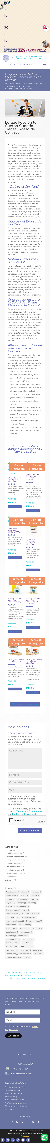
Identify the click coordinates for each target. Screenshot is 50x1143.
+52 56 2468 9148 (20, 1069)
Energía (10, 906)
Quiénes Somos (12, 1090)
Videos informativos (14, 1100)
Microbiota (27, 943)
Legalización (12, 932)
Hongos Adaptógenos (26, 917)
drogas (22, 903)
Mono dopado (26, 946)
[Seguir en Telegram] (28, 1140)
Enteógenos (23, 906)
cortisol (10, 899)
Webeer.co (25, 1136)
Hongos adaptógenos (15, 856)
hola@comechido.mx (21, 1074)
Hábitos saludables (14, 86)
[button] (44, 1137)
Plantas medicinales (15, 873)
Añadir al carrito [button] (14, 507)
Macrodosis (26, 932)
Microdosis (11, 946)
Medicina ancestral (14, 870)
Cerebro (35, 896)
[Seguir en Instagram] (8, 1140)
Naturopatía (12, 950)
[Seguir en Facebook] (3, 1140)
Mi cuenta (9, 1109)
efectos (32, 903)
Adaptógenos (12, 892)
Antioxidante (12, 896)
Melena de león (13, 939)
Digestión (11, 903)
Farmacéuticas (13, 914)
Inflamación (11, 928)
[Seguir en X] (13, 1140)
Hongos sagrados (14, 863)
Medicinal (23, 936)
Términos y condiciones (16, 1106)
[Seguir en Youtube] (23, 1140)
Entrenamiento (13, 910)
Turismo (27, 957)
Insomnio (24, 928)
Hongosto (11, 925)
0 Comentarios (26, 89)
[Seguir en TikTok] (18, 1140)
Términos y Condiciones (29, 811)
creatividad (22, 899)
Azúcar (24, 896)
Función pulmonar (30, 914)
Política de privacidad (15, 1103)
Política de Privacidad (24, 814)
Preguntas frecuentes (15, 1087)
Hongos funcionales (15, 921)
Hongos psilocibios (14, 860)
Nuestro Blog (11, 1097)
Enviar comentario (30, 830)
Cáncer (34, 899)
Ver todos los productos (25, 704)
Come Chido (14, 84)
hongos (10, 917)
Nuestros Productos (14, 1093)
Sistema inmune (13, 957)
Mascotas (11, 936)
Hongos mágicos (34, 921)
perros (24, 950)
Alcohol (25, 892)
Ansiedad (36, 892)
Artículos (37, 84)
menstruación (12, 943)
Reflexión (38, 954)
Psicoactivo (36, 950)
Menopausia (28, 939)
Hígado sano (25, 925)
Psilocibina (25, 954)
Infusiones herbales (14, 867)
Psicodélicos (12, 877)
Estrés (25, 910)
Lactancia (37, 928)
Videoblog (9, 880)
